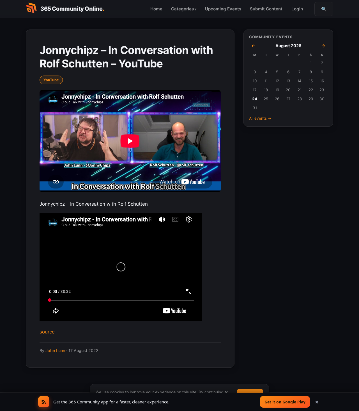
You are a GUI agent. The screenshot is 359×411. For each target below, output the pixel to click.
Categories (182, 9)
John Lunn (55, 350)
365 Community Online (72, 8)
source (47, 332)
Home (156, 9)
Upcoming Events (223, 9)
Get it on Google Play (284, 402)
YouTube (51, 80)
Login (297, 9)
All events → (260, 118)
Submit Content (266, 9)
